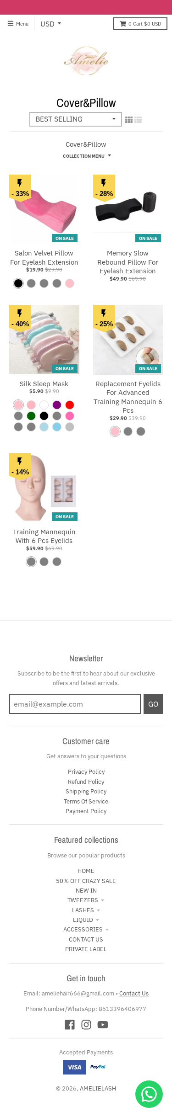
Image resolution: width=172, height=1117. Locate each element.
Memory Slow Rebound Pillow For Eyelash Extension (127, 262)
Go (153, 703)
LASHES (83, 910)
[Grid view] (129, 120)
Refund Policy (86, 782)
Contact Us (134, 993)
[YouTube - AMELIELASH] (102, 1024)
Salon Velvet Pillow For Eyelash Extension (44, 257)
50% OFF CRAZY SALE (86, 881)
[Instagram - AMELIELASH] (86, 1024)
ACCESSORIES (83, 929)
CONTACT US (86, 939)
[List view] (138, 120)
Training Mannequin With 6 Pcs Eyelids (44, 536)
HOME (86, 871)
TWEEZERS (82, 900)
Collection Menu (84, 156)
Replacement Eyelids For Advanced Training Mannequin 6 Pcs (128, 397)
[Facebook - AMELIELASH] (69, 1024)
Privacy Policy (86, 772)
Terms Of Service (86, 801)
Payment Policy (86, 811)
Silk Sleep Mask (44, 383)
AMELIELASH (98, 1088)
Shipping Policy (86, 791)
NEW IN (86, 890)
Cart (144, 23)
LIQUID (83, 920)
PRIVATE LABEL (86, 949)
